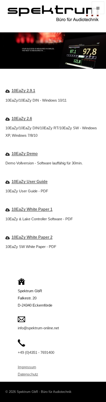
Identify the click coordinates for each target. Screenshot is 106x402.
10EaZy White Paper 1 (32, 209)
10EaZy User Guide (30, 181)
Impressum (27, 367)
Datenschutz (28, 374)
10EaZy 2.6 (22, 118)
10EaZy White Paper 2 (32, 237)
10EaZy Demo (25, 153)
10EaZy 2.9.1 (23, 90)
